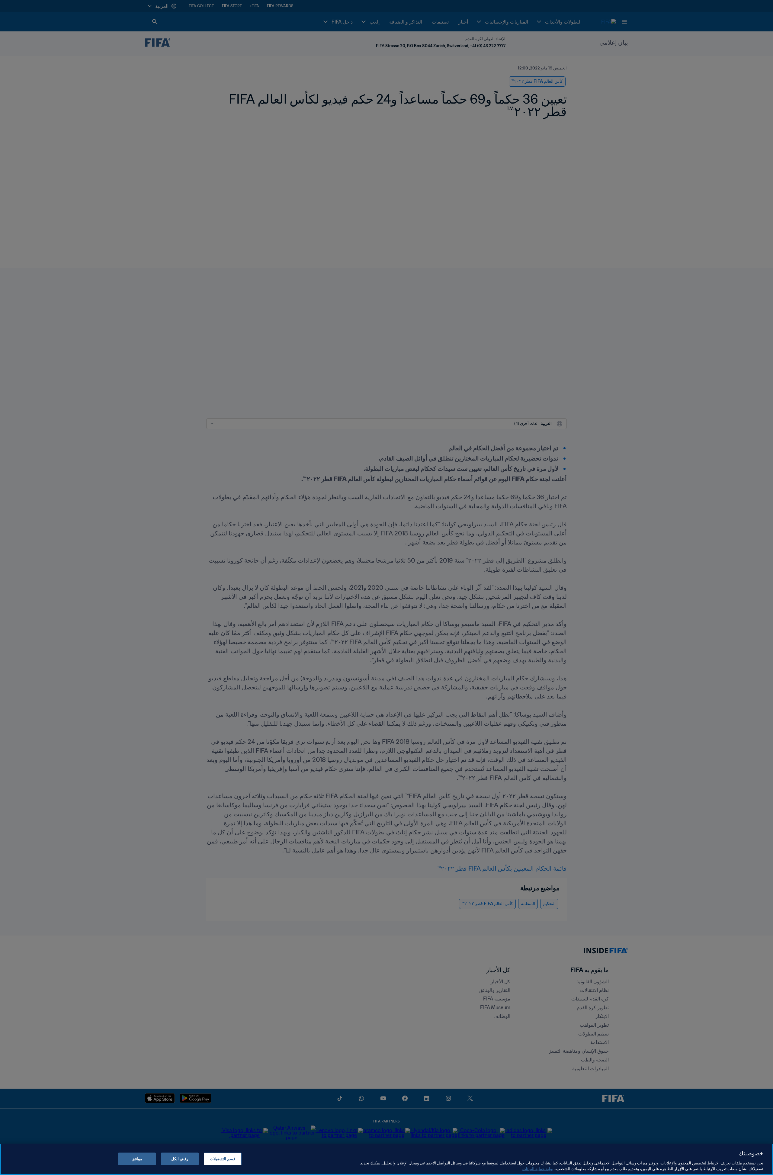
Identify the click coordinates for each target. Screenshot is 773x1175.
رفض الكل (179, 1158)
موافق (137, 1158)
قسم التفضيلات (222, 1158)
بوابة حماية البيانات (537, 1168)
